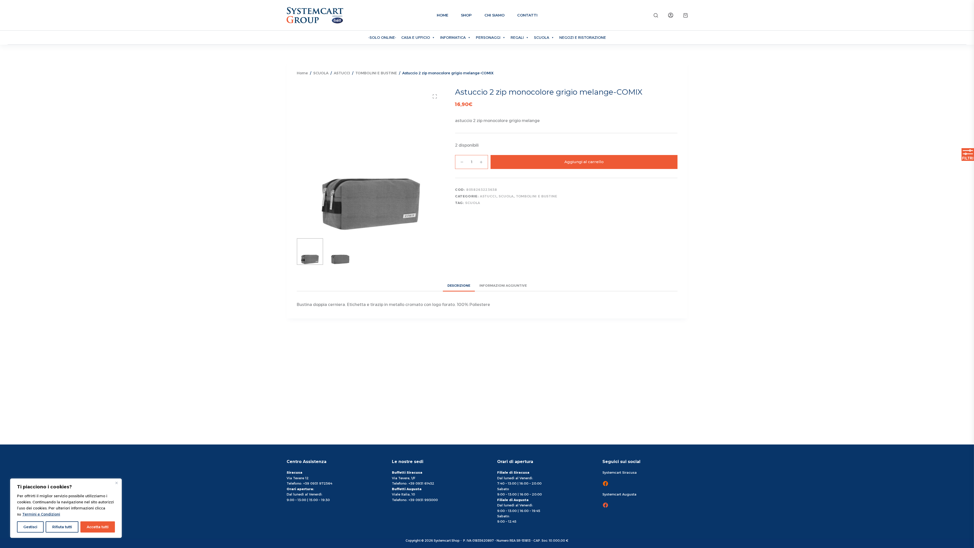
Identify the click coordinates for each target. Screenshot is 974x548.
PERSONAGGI (488, 37)
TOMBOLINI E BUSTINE (536, 196)
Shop (466, 15)
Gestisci (30, 527)
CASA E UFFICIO (415, 37)
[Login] (670, 15)
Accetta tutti (98, 527)
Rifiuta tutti (62, 527)
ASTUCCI (488, 196)
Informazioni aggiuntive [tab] (503, 285)
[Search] (656, 15)
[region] (66, 508)
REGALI (517, 37)
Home (442, 15)
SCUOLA (541, 37)
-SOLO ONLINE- (382, 37)
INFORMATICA (453, 37)
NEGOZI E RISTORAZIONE (582, 37)
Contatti (527, 15)
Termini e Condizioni (41, 514)
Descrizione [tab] (458, 285)
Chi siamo (494, 15)
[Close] (116, 483)
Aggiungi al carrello (584, 161)
